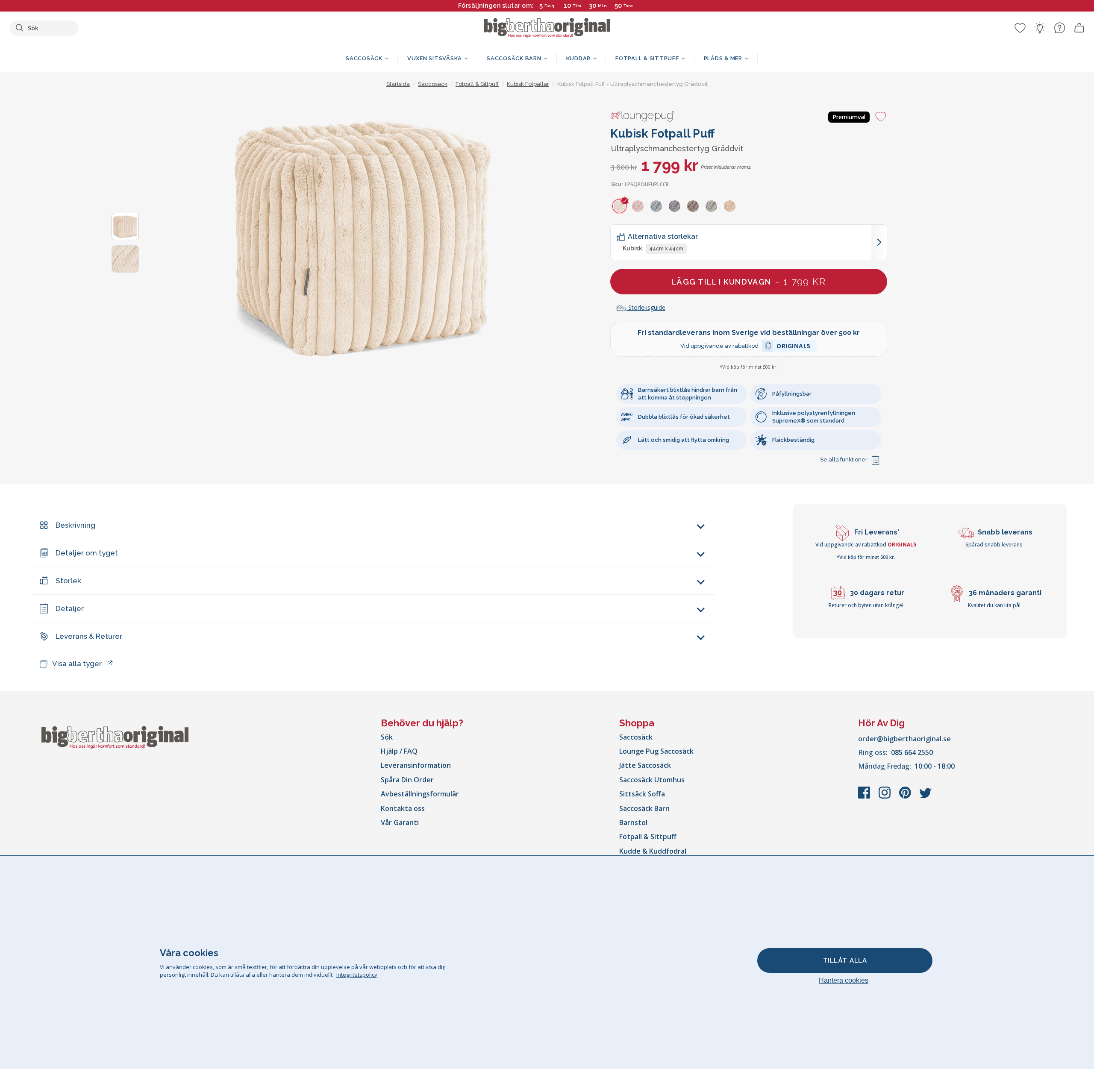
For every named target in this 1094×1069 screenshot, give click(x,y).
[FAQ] (1059, 27)
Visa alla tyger (77, 663)
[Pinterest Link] (906, 797)
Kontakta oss (403, 808)
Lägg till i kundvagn (748, 281)
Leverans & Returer (89, 636)
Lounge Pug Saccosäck (656, 751)
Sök (387, 737)
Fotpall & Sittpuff (647, 836)
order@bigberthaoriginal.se (904, 738)
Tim (577, 5)
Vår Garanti (400, 822)
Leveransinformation (416, 765)
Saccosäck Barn (644, 808)
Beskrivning (75, 525)
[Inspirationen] (1039, 27)
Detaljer (70, 608)
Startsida (398, 84)
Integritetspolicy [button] (356, 974)
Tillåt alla (845, 960)
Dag (549, 5)
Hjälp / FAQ (399, 751)
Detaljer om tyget (87, 553)
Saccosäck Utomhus (652, 779)
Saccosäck (636, 737)
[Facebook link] (865, 797)
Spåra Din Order (407, 779)
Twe (629, 5)
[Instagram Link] (885, 797)
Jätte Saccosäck (645, 765)
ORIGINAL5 (793, 347)
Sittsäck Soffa (642, 794)
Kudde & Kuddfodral (652, 851)
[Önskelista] (1020, 27)
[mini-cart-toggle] (1079, 28)
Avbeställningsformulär (420, 794)
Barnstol (633, 822)
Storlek (68, 580)
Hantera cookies (843, 980)
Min (602, 5)
